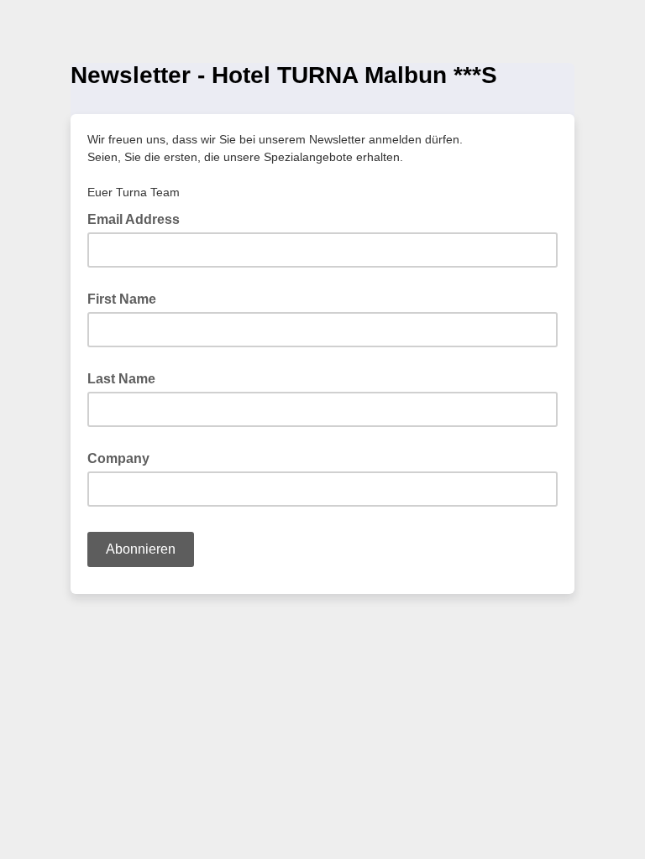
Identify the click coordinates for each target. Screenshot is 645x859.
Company (118, 458)
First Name (121, 299)
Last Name (121, 379)
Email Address (138, 218)
